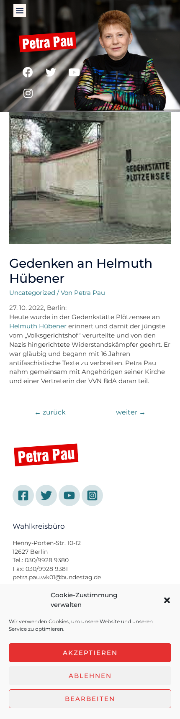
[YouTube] (69, 495)
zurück (50, 412)
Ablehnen (90, 676)
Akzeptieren (90, 653)
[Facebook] (28, 72)
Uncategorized (32, 293)
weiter (131, 412)
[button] (167, 600)
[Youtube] (74, 72)
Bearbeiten (90, 699)
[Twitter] (51, 72)
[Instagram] (28, 93)
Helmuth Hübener (38, 326)
